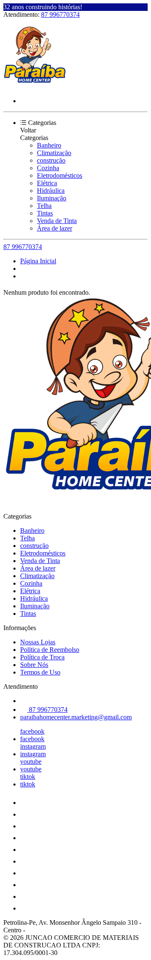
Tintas (45, 213)
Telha (44, 205)
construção (51, 160)
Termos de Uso (40, 672)
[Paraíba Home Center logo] (34, 86)
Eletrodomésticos (59, 175)
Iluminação (51, 198)
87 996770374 (60, 14)
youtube (31, 761)
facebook (32, 731)
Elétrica (47, 183)
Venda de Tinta (57, 220)
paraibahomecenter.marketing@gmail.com (76, 717)
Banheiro (49, 145)
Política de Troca (42, 657)
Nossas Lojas (37, 642)
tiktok (27, 776)
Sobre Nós (34, 664)
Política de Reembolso (49, 649)
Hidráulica (51, 190)
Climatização (54, 152)
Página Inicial (38, 261)
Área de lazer (54, 228)
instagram (33, 746)
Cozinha (48, 167)
